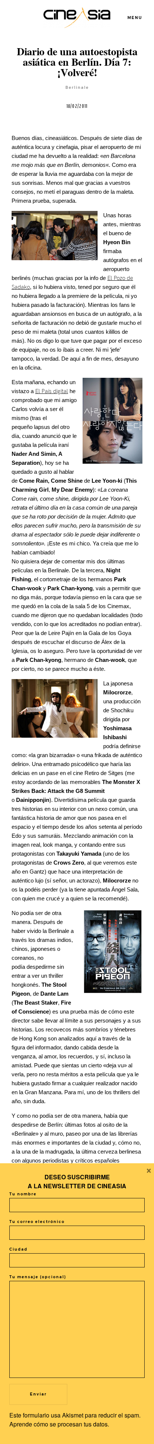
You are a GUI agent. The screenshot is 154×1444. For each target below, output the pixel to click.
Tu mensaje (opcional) (37, 1277)
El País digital (51, 391)
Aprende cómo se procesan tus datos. (59, 1424)
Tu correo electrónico (37, 1221)
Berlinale (77, 87)
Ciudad (18, 1249)
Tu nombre (23, 1194)
